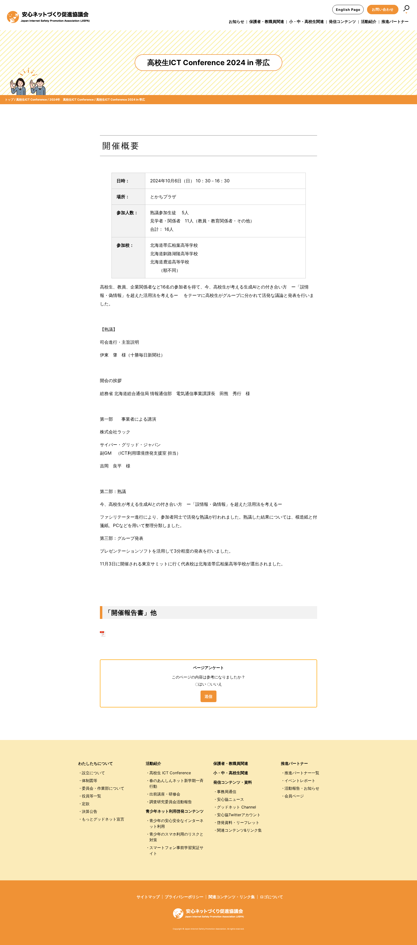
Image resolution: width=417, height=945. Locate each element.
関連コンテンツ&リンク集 (239, 830)
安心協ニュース (230, 799)
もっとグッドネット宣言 (103, 819)
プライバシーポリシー (184, 896)
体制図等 (89, 780)
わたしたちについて (95, 763)
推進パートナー (395, 21)
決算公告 (89, 811)
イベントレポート (300, 780)
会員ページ (294, 796)
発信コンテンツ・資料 (232, 782)
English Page (348, 9)
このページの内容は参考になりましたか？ (208, 677)
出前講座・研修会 (164, 794)
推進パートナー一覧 (302, 772)
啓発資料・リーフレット (238, 822)
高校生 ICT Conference (170, 772)
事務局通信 (226, 791)
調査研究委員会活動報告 (170, 801)
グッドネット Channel (236, 807)
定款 (86, 803)
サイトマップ (148, 896)
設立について (93, 772)
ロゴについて (271, 896)
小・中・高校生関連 (306, 21)
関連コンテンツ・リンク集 (231, 896)
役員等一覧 (91, 796)
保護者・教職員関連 (266, 21)
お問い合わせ (383, 9)
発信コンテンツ (342, 21)
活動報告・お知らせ (302, 788)
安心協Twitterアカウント (239, 814)
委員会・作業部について (103, 788)
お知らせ (236, 21)
